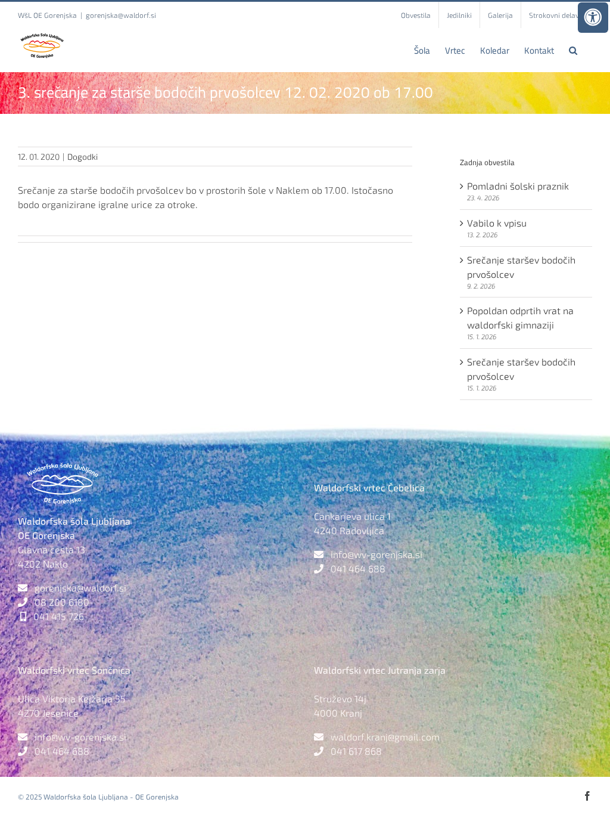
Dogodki (82, 156)
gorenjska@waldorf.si (121, 15)
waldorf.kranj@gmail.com (385, 736)
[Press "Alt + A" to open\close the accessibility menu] (593, 17)
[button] (573, 50)
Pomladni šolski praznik (518, 185)
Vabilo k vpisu (497, 222)
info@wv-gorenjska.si (376, 554)
